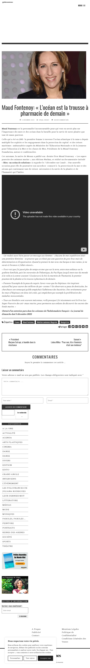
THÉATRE (7, 546)
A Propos (36, 629)
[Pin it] (80, 326)
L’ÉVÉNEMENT (10, 483)
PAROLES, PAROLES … (13, 518)
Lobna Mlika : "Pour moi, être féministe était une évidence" (66, 344)
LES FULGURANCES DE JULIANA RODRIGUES (14, 489)
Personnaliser (15, 658)
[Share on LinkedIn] (86, 326)
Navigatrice (65, 322)
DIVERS (6, 460)
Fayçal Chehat (44, 120)
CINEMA (7, 446)
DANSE (6, 451)
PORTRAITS (8, 527)
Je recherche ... (21, 414)
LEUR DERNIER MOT (13, 495)
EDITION (7, 465)
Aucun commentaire (61, 120)
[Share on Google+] (76, 326)
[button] (81, 6)
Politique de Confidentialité (69, 634)
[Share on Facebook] (69, 326)
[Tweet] (73, 326)
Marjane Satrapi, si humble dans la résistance (21, 344)
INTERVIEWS (9, 478)
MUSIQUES (8, 514)
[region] (30, 650)
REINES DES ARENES (13, 532)
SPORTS (6, 541)
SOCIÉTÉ (7, 537)
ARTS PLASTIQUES (12, 442)
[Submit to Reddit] (83, 326)
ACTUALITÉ (8, 433)
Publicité (36, 632)
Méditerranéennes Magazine (47, 322)
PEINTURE (8, 523)
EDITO (5, 469)
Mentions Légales (70, 629)
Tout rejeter (30, 658)
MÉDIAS (6, 505)
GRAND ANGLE (10, 474)
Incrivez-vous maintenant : (12, 605)
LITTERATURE (10, 500)
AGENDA (7, 437)
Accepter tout (45, 658)
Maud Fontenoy (28, 322)
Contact (35, 635)
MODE (5, 509)
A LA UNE (7, 428)
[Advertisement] (45, 25)
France (17, 322)
